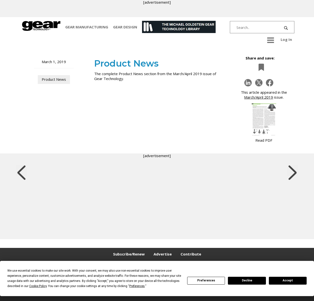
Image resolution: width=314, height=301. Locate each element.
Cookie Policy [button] (38, 286)
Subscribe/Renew (129, 254)
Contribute (191, 254)
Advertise (163, 254)
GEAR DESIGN (125, 26)
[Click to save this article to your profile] (260, 67)
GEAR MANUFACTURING (86, 26)
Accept (288, 280)
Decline (247, 280)
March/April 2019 (258, 97)
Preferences (206, 280)
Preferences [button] (137, 286)
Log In (286, 39)
